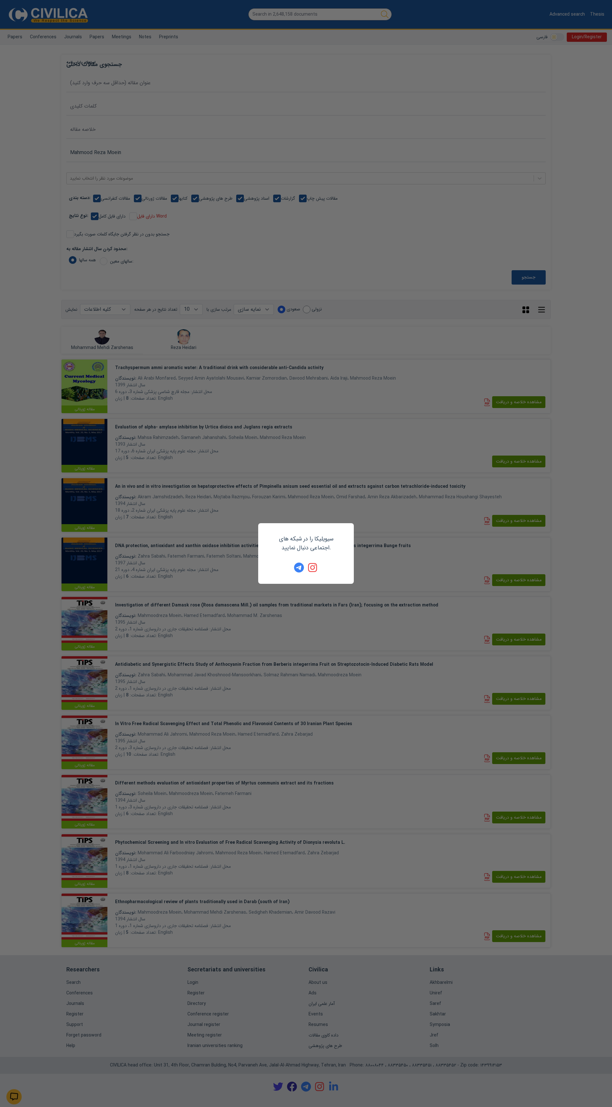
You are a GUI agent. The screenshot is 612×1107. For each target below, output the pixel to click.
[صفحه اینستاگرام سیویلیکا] (313, 567)
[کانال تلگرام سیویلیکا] (299, 567)
